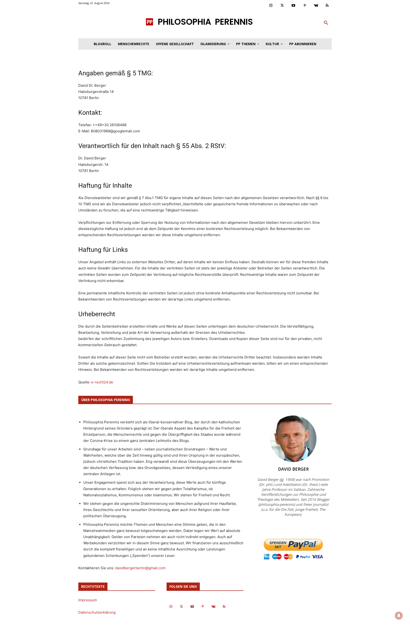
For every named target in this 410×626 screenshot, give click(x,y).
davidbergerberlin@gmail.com (140, 568)
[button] (326, 23)
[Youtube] (293, 5)
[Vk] (316, 5)
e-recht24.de (102, 382)
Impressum (87, 600)
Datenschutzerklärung (97, 612)
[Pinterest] (304, 5)
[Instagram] (270, 5)
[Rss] (327, 5)
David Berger (293, 469)
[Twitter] (282, 5)
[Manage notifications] (399, 615)
